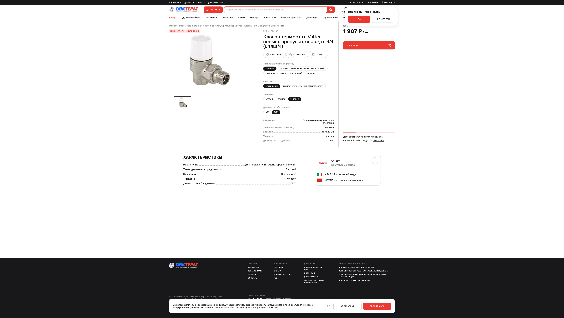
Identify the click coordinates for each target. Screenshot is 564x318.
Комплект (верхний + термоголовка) (284, 73)
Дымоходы (311, 17)
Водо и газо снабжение (191, 26)
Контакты (252, 278)
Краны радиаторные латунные (268, 26)
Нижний (311, 73)
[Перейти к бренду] (375, 160)
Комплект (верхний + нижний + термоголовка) (302, 69)
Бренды (173, 17)
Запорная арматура (291, 17)
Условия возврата (283, 274)
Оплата (201, 3)
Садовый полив (330, 17)
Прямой (282, 99)
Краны (247, 26)
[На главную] (183, 10)
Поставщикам (255, 271)
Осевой (269, 99)
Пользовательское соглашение (354, 280)
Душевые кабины (191, 17)
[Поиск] (330, 9)
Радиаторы (270, 17)
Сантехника (211, 17)
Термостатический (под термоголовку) (303, 86)
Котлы (241, 17)
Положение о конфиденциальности (357, 267)
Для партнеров (215, 3)
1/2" (267, 112)
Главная (173, 26)
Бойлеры (254, 17)
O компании (175, 3)
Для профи (309, 273)
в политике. (272, 307)
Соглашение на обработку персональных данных (363, 271)
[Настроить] (328, 306)
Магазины (373, 3)
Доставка (189, 3)
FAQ (275, 278)
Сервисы (252, 274)
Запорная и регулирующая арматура (223, 26)
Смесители (227, 17)
